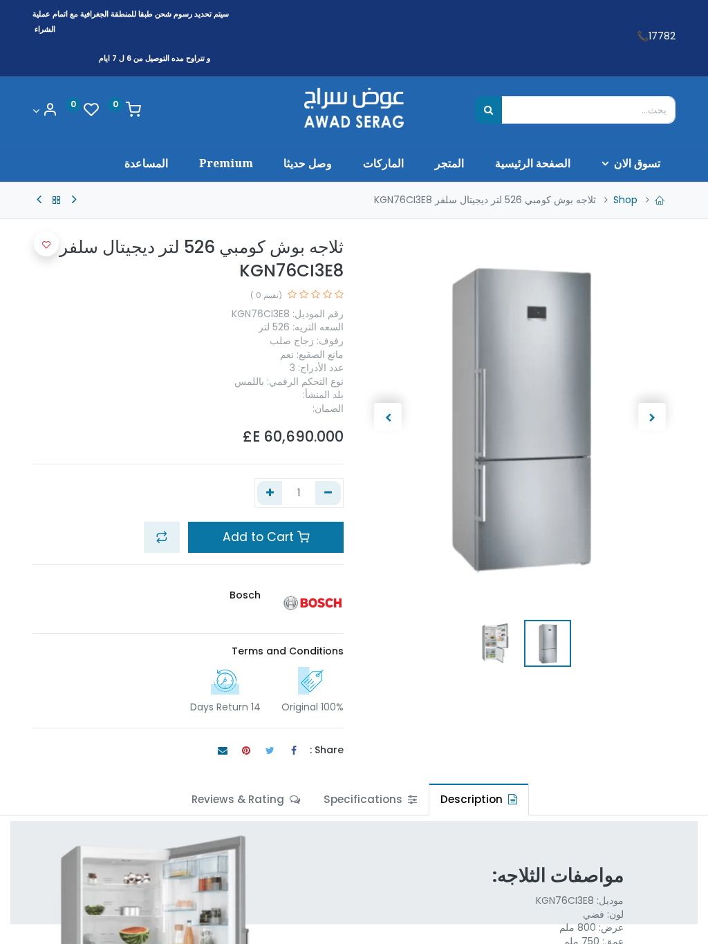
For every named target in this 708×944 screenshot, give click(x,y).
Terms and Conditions (288, 651)
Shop (625, 200)
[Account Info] (44, 111)
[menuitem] (532, 163)
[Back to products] (56, 200)
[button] (652, 416)
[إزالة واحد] (328, 493)
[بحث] (488, 110)
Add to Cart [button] (260, 537)
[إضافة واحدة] (270, 493)
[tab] (479, 799)
